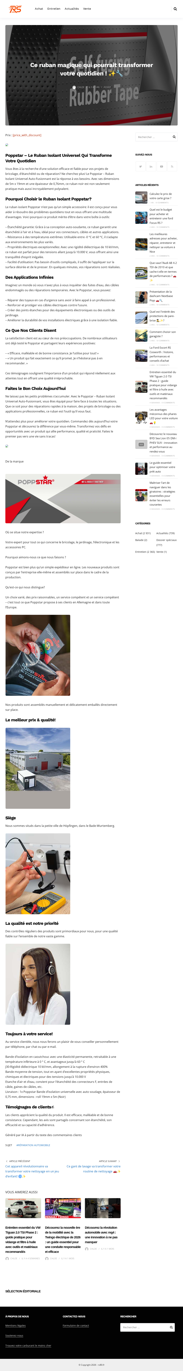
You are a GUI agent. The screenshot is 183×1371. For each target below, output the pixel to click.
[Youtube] (162, 166)
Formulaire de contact (76, 1325)
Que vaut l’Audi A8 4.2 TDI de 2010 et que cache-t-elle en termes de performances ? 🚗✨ (163, 271)
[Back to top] (179, 1367)
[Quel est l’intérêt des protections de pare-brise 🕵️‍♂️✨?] (141, 318)
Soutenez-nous (14, 1335)
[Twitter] (140, 166)
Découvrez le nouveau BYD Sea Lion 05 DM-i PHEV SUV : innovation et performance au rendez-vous (163, 442)
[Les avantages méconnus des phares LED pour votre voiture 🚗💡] (141, 418)
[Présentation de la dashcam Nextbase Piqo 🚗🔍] (141, 297)
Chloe (80, 87)
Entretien (53, 8)
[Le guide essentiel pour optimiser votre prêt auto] (141, 469)
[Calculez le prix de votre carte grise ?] (141, 197)
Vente (87, 8)
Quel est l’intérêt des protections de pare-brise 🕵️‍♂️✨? (162, 316)
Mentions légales (15, 1325)
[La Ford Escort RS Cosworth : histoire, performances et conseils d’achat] (141, 356)
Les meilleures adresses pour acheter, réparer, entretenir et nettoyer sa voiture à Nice (163, 242)
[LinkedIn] (151, 166)
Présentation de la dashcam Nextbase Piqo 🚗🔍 (161, 296)
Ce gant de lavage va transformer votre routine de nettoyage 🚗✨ (94, 1168)
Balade (139, 540)
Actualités (72, 8)
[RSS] (172, 166)
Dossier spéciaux (166, 540)
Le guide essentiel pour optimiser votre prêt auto (162, 467)
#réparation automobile (33, 1145)
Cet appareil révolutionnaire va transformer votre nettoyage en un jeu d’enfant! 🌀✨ (32, 1171)
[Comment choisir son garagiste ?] (141, 335)
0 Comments (162, 202)
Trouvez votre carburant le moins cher (28, 1345)
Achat (39, 8)
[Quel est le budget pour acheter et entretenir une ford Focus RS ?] (141, 218)
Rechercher (174, 137)
